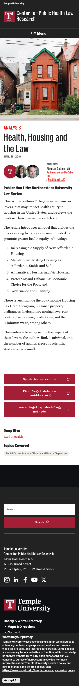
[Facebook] (25, 580)
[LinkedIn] (16, 580)
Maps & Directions (21, 627)
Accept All (11, 680)
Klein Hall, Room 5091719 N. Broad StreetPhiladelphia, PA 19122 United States (29, 564)
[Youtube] (34, 580)
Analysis (12, 128)
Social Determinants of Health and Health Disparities (36, 453)
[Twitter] (43, 580)
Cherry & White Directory (23, 621)
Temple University (14, 3)
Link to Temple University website (27, 605)
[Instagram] (7, 580)
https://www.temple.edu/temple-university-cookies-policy (38, 670)
